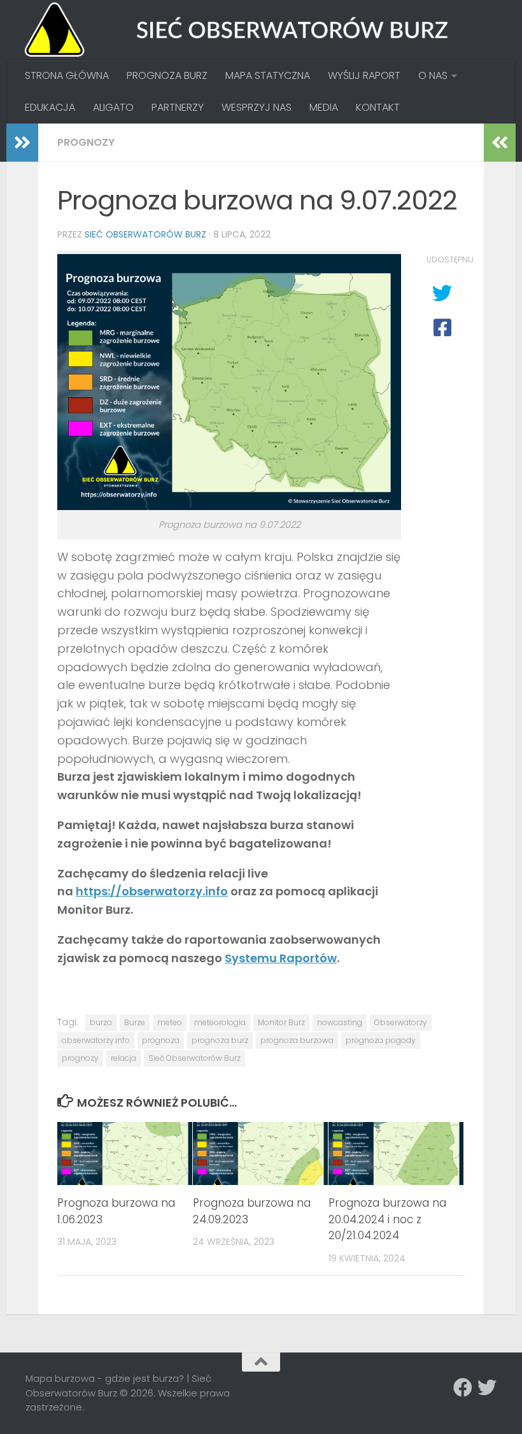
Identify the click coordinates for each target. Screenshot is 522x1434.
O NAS (433, 75)
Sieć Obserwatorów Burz (145, 234)
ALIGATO (113, 107)
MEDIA (323, 107)
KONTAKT (378, 107)
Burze (134, 1022)
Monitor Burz (281, 1022)
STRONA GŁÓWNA (67, 75)
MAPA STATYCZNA (267, 75)
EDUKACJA (50, 107)
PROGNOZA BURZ (167, 75)
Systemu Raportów (281, 958)
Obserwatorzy (400, 1022)
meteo (169, 1022)
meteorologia (220, 1022)
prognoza (161, 1040)
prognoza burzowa (297, 1040)
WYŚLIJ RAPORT (364, 75)
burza (101, 1022)
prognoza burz (220, 1040)
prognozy (80, 1058)
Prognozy (86, 142)
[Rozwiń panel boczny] (22, 143)
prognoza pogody (381, 1040)
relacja (123, 1058)
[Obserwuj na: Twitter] (487, 1387)
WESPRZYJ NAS (257, 107)
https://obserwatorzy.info (152, 891)
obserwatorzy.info (96, 1040)
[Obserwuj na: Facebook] (462, 1387)
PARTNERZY (178, 107)
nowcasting (339, 1022)
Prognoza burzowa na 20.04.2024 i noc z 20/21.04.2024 (387, 1219)
